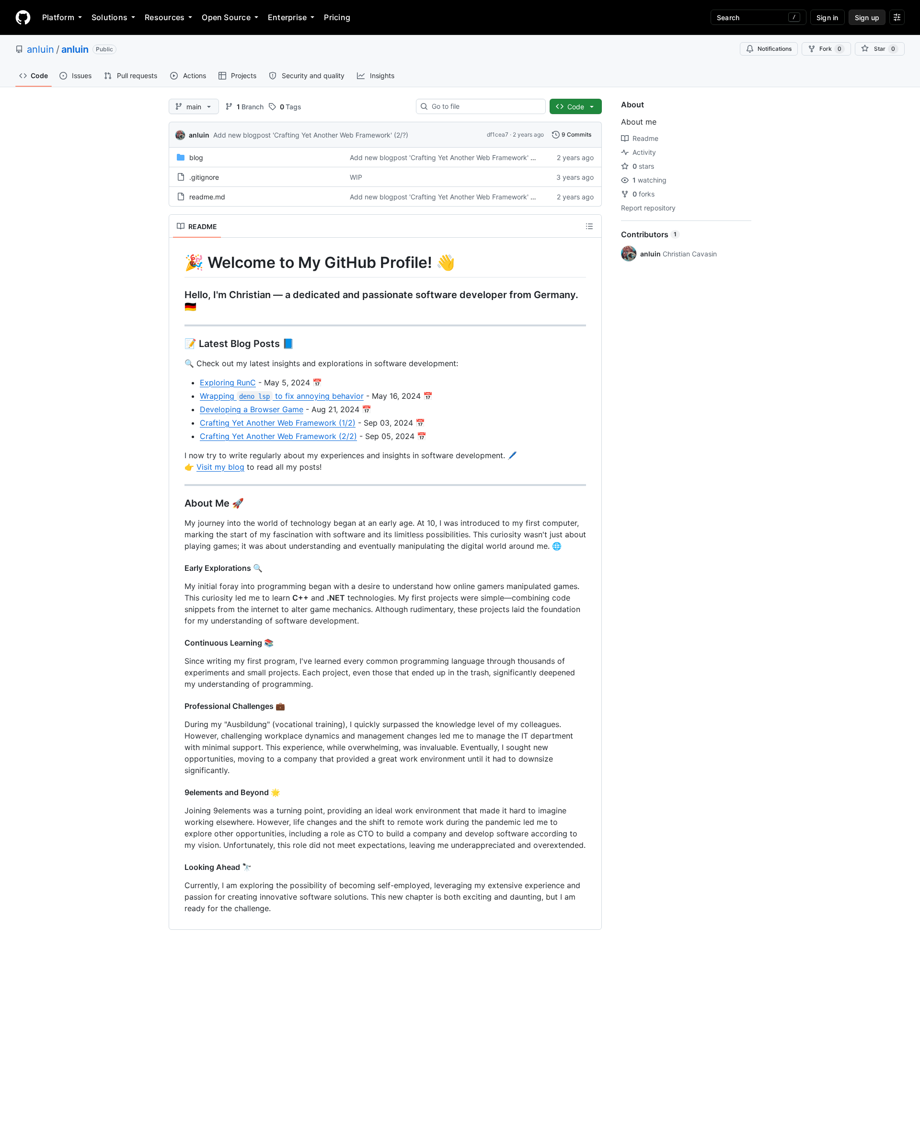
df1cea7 (497, 134)
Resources (164, 17)
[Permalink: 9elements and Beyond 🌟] (177, 792)
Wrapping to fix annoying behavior (282, 396)
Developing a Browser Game (251, 409)
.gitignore (204, 177)
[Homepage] (23, 17)
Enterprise (287, 17)
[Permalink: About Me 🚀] (177, 503)
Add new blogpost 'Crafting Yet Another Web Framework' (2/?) (310, 135)
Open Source (226, 17)
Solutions (109, 17)
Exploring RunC (228, 382)
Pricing (337, 17)
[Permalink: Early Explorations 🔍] (177, 568)
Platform (58, 17)
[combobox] (485, 106)
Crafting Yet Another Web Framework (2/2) (278, 436)
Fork (830, 48)
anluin (40, 49)
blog (196, 157)
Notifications (775, 48)
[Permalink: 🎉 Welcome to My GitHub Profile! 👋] (177, 262)
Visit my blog (220, 467)
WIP (356, 177)
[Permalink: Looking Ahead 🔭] (177, 867)
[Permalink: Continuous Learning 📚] (177, 642)
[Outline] (589, 226)
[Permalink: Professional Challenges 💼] (177, 706)
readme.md (207, 197)
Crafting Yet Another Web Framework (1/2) (278, 423)
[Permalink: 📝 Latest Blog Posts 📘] (177, 343)
